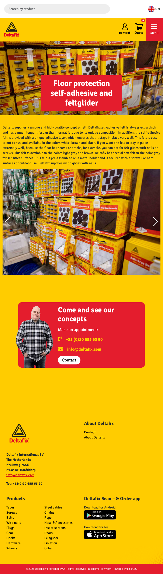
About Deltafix (94, 437)
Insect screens (55, 528)
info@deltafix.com (84, 349)
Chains (49, 512)
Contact (69, 360)
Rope (48, 517)
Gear (9, 533)
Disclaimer (94, 568)
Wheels (11, 548)
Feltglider (51, 538)
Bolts (10, 517)
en (157, 8)
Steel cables (53, 507)
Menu (154, 33)
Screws (11, 512)
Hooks (10, 538)
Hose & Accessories (58, 523)
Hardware (13, 543)
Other (48, 548)
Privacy (106, 568)
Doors (48, 533)
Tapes (10, 507)
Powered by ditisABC (125, 568)
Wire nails (13, 523)
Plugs (10, 528)
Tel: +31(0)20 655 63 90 (24, 483)
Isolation (50, 543)
